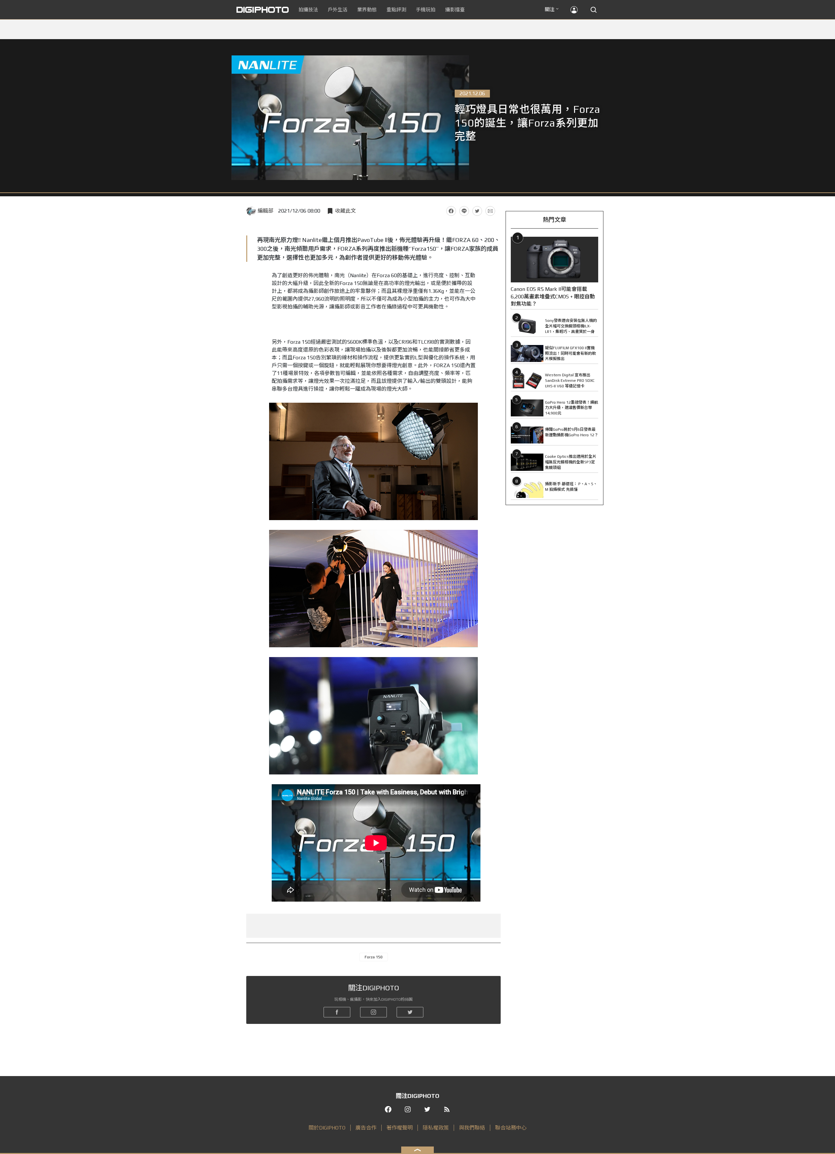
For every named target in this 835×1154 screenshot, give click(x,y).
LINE (464, 211)
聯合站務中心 (510, 1128)
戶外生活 (337, 9)
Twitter (477, 211)
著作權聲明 (400, 1128)
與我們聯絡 (472, 1128)
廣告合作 (366, 1128)
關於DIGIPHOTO (327, 1128)
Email (490, 211)
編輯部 (265, 211)
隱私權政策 (436, 1128)
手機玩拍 (425, 9)
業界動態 (367, 9)
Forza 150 (374, 957)
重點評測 (396, 9)
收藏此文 (345, 211)
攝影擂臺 (455, 9)
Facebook (451, 211)
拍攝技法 (308, 9)
